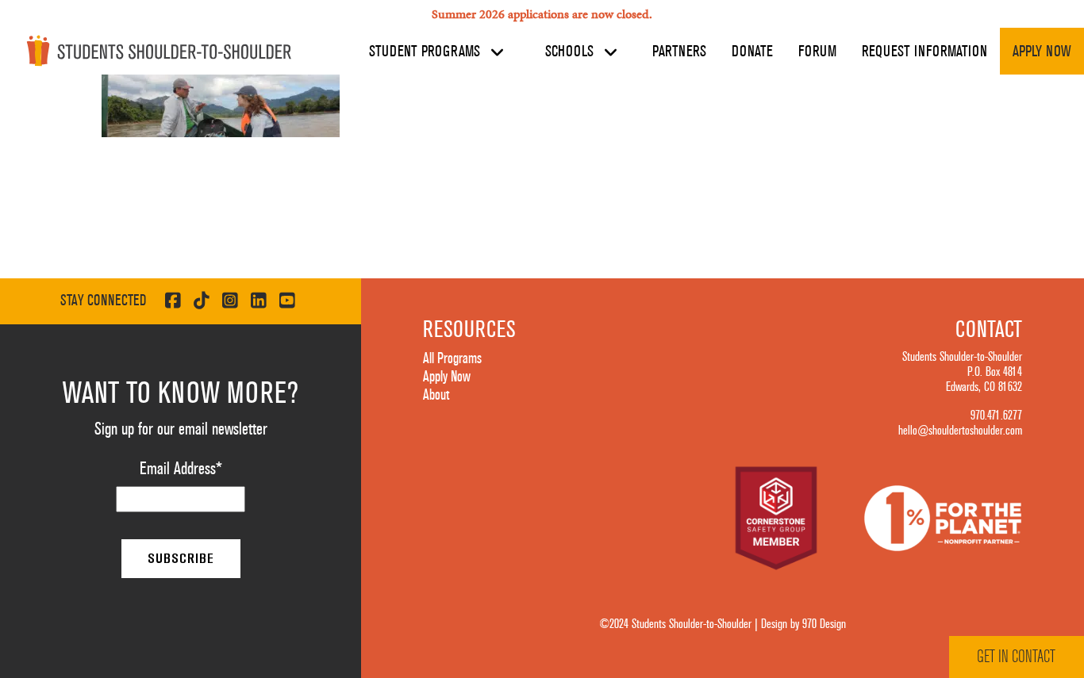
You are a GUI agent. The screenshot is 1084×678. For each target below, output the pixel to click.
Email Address (181, 468)
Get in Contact (1016, 656)
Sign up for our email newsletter (180, 429)
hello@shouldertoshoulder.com (960, 431)
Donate (752, 51)
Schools (571, 51)
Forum (817, 51)
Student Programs (426, 51)
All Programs (452, 358)
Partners (679, 51)
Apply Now (1042, 51)
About (436, 395)
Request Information (924, 51)
